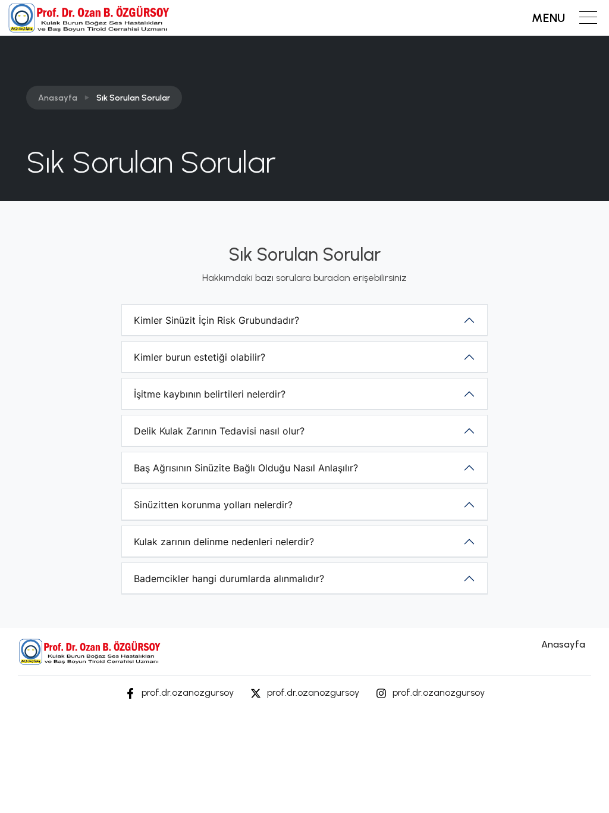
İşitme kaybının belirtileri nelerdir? (209, 394)
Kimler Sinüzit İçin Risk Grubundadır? (216, 320)
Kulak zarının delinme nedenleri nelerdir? (224, 542)
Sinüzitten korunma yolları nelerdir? (213, 505)
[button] (564, 18)
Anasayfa (57, 98)
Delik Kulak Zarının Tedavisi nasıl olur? (219, 431)
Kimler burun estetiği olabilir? (199, 357)
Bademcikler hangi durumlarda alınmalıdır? (229, 578)
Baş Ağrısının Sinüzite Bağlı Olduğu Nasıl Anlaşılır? (246, 468)
